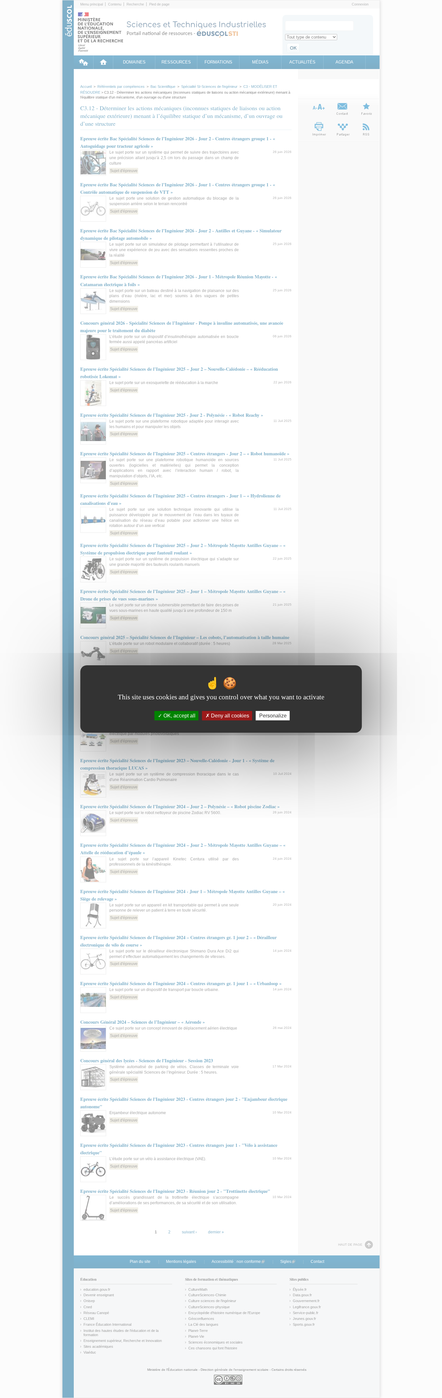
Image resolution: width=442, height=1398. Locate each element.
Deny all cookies (229, 715)
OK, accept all (178, 715)
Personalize (273, 715)
